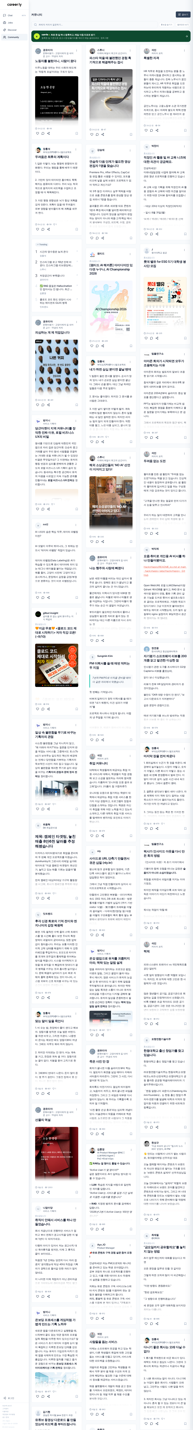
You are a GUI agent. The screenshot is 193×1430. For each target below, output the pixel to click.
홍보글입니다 (40, 624)
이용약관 (5, 1411)
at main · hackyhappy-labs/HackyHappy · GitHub (165, 571)
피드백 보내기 (7, 1406)
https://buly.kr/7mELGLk (102, 117)
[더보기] (76, 50)
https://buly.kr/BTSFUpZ (102, 502)
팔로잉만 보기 (183, 24)
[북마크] (76, 133)
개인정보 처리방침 (8, 1414)
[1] (37, 229)
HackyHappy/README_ (157, 566)
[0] (37, 133)
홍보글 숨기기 (166, 24)
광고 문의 (5, 1417)
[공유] (48, 133)
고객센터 (5, 1408)
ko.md (173, 566)
